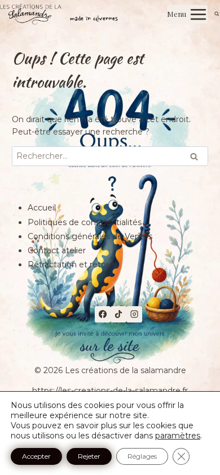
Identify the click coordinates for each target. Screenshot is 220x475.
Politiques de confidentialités (85, 222)
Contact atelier (57, 250)
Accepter (36, 456)
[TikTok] (118, 314)
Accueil (42, 208)
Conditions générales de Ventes (90, 236)
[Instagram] (134, 314)
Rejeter (89, 456)
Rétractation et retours (73, 264)
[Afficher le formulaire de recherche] (216, 14)
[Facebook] (103, 314)
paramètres (177, 436)
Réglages (142, 456)
